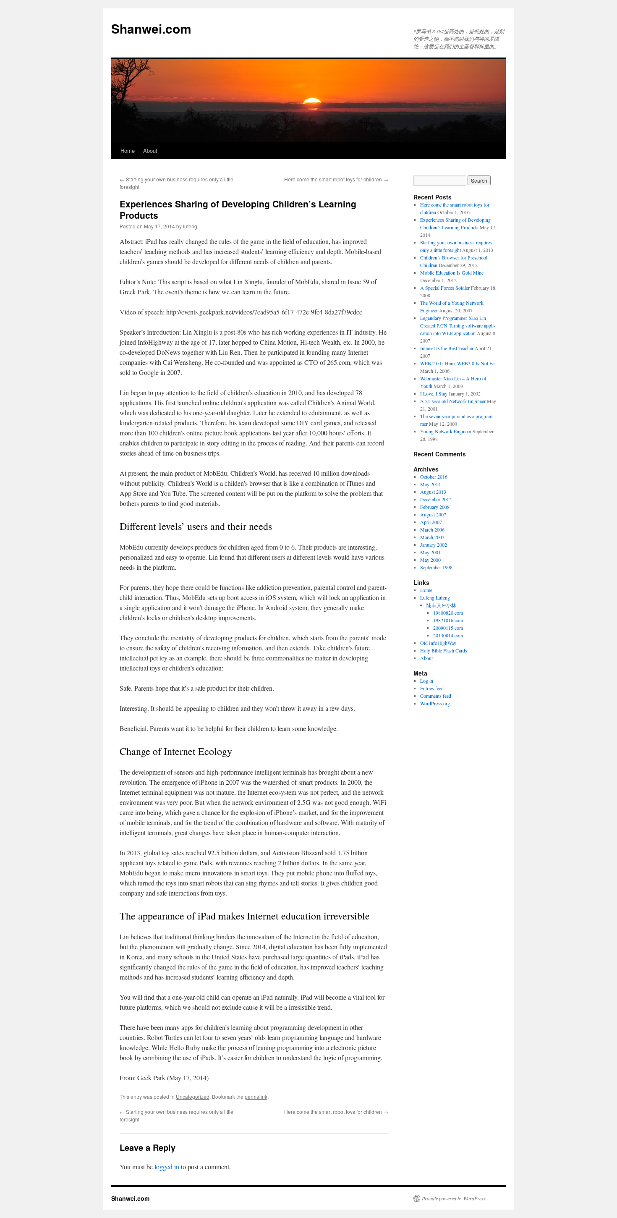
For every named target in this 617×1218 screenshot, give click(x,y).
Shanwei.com (151, 28)
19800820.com (448, 612)
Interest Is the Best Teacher (446, 348)
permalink (256, 1096)
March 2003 (432, 537)
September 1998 (436, 567)
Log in (426, 680)
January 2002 (433, 544)
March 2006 (432, 529)
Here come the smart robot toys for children (336, 179)
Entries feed (432, 688)
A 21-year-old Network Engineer (453, 401)
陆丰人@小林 (441, 605)
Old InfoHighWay (438, 642)
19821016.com (448, 620)
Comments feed (435, 695)
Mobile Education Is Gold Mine (452, 272)
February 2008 (435, 506)
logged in (166, 1166)
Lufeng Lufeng (435, 597)
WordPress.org (435, 703)
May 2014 (430, 484)
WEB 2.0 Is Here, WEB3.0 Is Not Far (458, 363)
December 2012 (436, 499)
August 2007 (433, 514)
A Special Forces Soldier (445, 287)
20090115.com (448, 627)
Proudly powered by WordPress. (454, 1198)
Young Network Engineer (445, 431)
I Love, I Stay (433, 393)
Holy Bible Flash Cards (443, 650)
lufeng (190, 226)
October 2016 (433, 476)
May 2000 (430, 559)
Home (127, 151)
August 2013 (433, 491)
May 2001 (430, 552)
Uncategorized (192, 1096)
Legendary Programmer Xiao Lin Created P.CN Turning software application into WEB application (457, 325)
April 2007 (431, 522)
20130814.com (448, 635)
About (150, 151)
